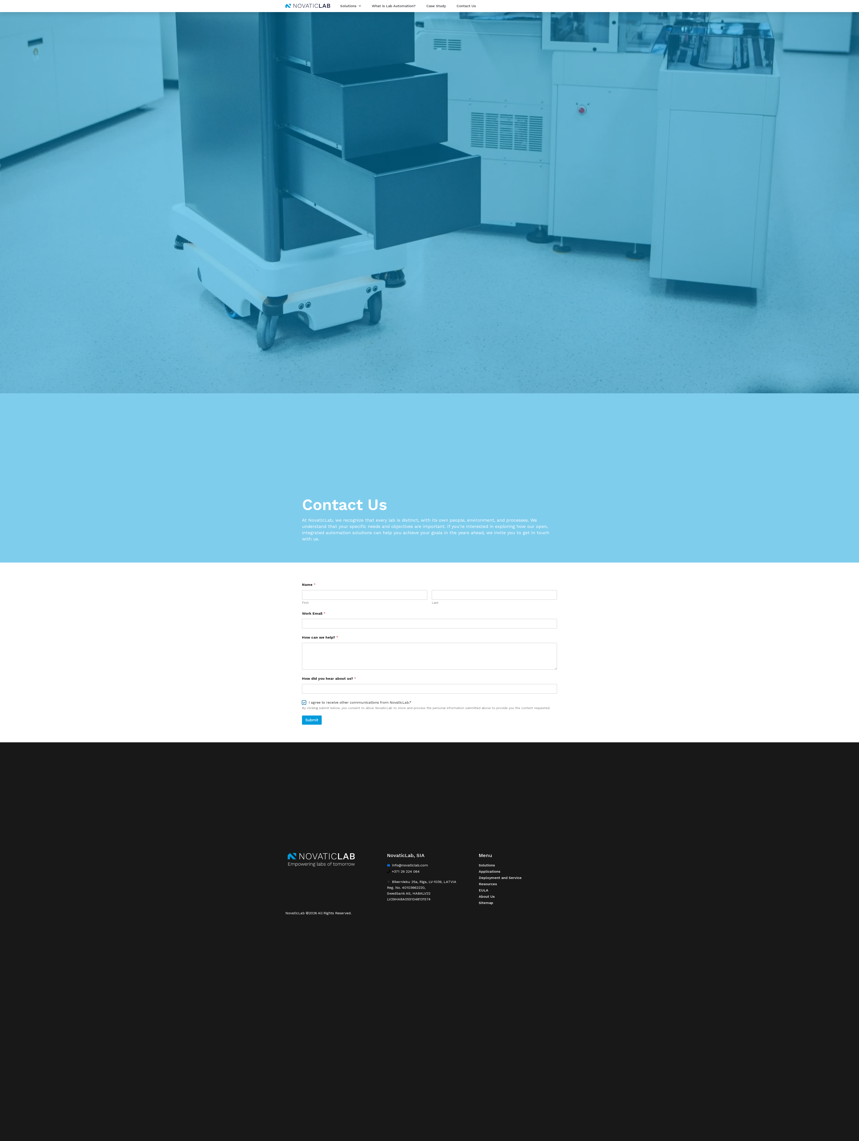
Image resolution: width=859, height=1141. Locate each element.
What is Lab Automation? (394, 6)
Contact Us (466, 6)
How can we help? (320, 637)
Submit (311, 720)
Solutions (348, 6)
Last (435, 602)
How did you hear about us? (329, 678)
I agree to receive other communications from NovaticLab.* (360, 702)
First (305, 602)
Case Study (436, 6)
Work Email (313, 613)
